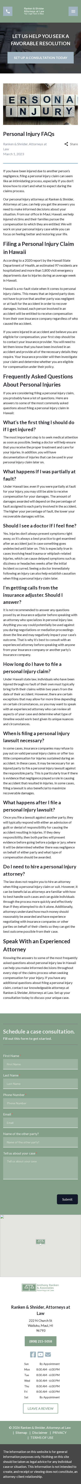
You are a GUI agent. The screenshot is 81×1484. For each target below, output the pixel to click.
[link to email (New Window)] (48, 1354)
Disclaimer (40, 1432)
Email (7, 1114)
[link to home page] (40, 11)
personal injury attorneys (26, 199)
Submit (67, 1199)
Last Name (10, 1075)
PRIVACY (59, 1432)
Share (74, 144)
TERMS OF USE (41, 1437)
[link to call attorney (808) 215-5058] (7, 11)
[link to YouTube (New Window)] (40, 1354)
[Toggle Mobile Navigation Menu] (73, 11)
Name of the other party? (21, 1134)
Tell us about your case (19, 1153)
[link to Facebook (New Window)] (33, 1354)
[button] (40, 1242)
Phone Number (14, 1095)
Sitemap (21, 1432)
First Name (11, 1056)
